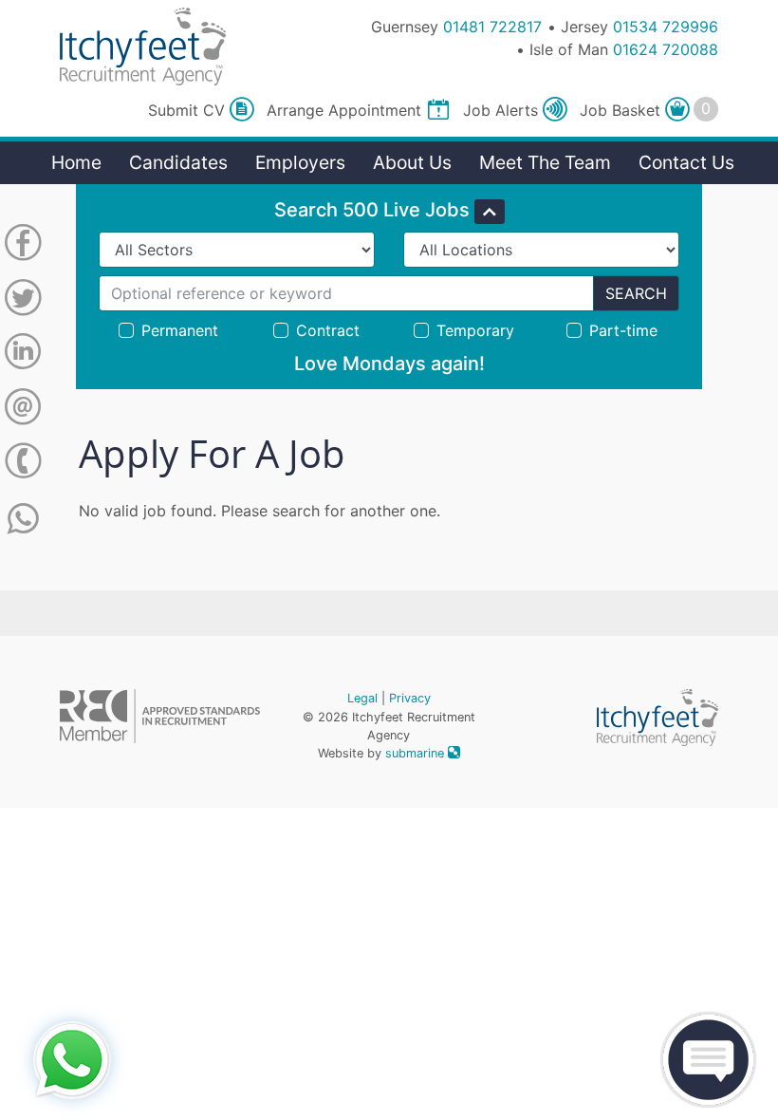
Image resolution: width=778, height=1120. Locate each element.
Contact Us (686, 162)
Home (76, 162)
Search (636, 293)
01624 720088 (665, 49)
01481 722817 (492, 26)
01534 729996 (665, 26)
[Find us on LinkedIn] (23, 355)
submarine (416, 753)
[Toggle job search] (489, 211)
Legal (362, 698)
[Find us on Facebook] (23, 245)
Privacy (410, 698)
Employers (300, 162)
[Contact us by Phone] (23, 464)
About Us (412, 162)
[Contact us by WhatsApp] (23, 519)
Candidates (178, 162)
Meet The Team (545, 162)
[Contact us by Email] (23, 410)
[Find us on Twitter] (23, 300)
